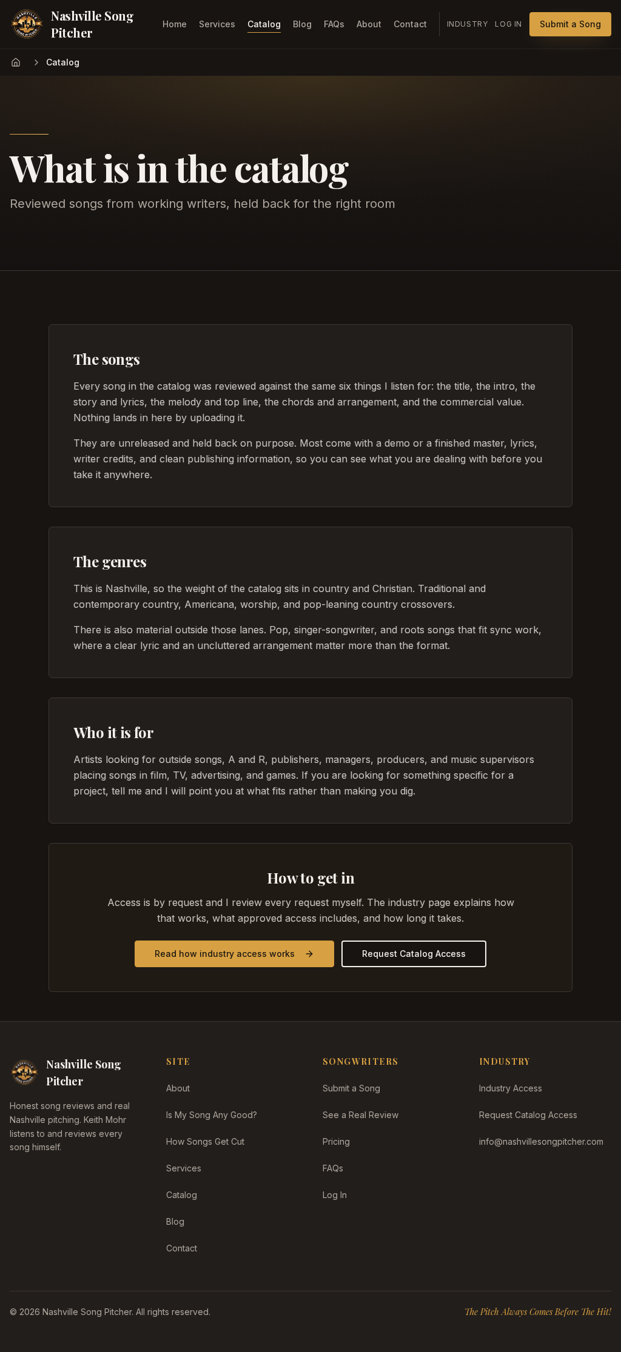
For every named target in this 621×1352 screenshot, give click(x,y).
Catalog (264, 24)
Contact (410, 24)
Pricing (336, 1141)
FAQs (334, 24)
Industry (467, 23)
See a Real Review (360, 1115)
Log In (508, 23)
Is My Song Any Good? (211, 1115)
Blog (302, 24)
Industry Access (510, 1088)
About (369, 24)
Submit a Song (570, 24)
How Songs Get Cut (205, 1141)
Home (175, 24)
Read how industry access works (225, 953)
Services (217, 24)
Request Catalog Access (414, 953)
